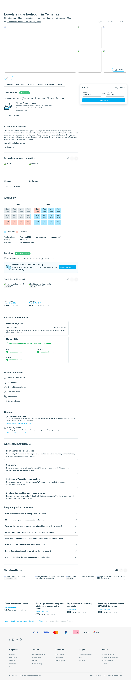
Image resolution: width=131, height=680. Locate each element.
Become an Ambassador (110, 657)
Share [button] (113, 22)
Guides (11, 666)
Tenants (35, 650)
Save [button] (103, 22)
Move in (85, 92)
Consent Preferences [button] (113, 675)
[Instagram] (13, 640)
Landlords (59, 650)
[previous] (6, 291)
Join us (105, 650)
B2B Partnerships (107, 660)
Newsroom (12, 663)
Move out (110, 92)
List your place (60, 660)
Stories (34, 660)
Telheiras (42, 621)
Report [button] (124, 22)
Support (82, 650)
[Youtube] (17, 640)
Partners (12, 660)
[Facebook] (9, 640)
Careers (104, 663)
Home (6, 621)
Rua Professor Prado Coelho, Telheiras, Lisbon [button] (24, 22)
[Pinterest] (21, 639)
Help (80, 657)
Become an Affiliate (108, 654)
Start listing (59, 657)
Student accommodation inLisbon (23, 621)
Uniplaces (13, 650)
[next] (24, 291)
